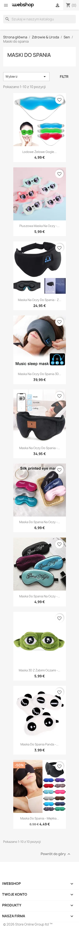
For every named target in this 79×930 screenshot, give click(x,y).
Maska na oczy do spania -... (39, 448)
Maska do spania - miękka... (39, 818)
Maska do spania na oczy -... (39, 522)
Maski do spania (29, 55)
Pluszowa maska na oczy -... (39, 226)
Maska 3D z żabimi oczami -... (39, 670)
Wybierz (26, 76)
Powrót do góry (56, 854)
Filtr (64, 76)
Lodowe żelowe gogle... (39, 152)
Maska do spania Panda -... (39, 744)
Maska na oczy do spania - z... (39, 300)
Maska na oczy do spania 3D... (39, 374)
